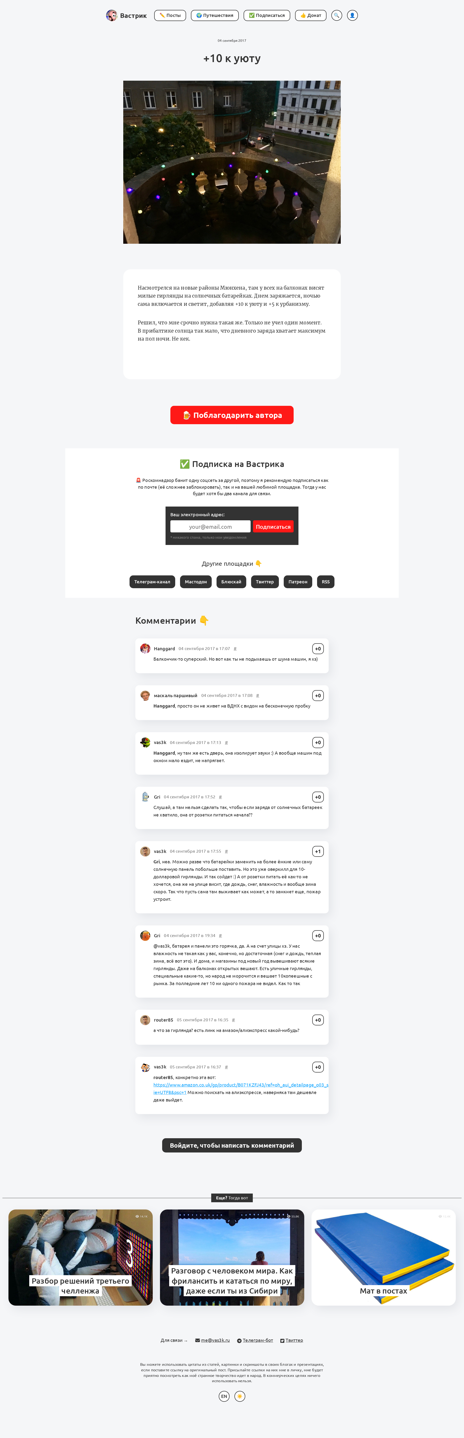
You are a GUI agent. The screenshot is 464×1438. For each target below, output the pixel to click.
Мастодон (196, 581)
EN (224, 1396)
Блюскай (231, 581)
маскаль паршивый (176, 695)
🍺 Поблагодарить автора (232, 415)
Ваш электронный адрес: (197, 514)
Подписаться (273, 527)
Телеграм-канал (152, 581)
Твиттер (265, 581)
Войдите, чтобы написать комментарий (232, 1145)
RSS (326, 581)
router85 (163, 1020)
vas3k (160, 742)
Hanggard (164, 648)
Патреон (298, 581)
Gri (157, 797)
